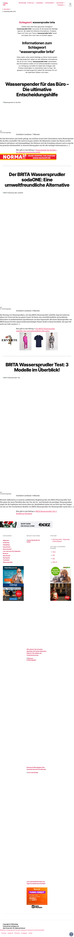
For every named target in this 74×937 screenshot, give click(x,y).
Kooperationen (10, 930)
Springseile (6, 558)
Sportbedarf (60, 3)
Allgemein (6, 540)
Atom (54, 552)
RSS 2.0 (54, 562)
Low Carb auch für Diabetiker (12, 551)
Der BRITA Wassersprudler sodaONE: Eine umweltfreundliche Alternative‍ (37, 180)
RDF (53, 555)
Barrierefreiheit (39, 930)
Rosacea (5, 553)
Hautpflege (39, 3)
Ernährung (30, 3)
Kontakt (18, 930)
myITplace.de (14, 926)
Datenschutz (31, 930)
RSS (53, 558)
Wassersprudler (8, 562)
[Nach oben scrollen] (70, 924)
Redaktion (3, 930)
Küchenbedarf (49, 3)
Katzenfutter (7, 547)
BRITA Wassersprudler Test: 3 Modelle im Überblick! (37, 367)
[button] (71, 934)
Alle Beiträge (22, 3)
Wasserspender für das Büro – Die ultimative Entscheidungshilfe (37, 89)
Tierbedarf (60, 5)
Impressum (24, 930)
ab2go (16, 924)
